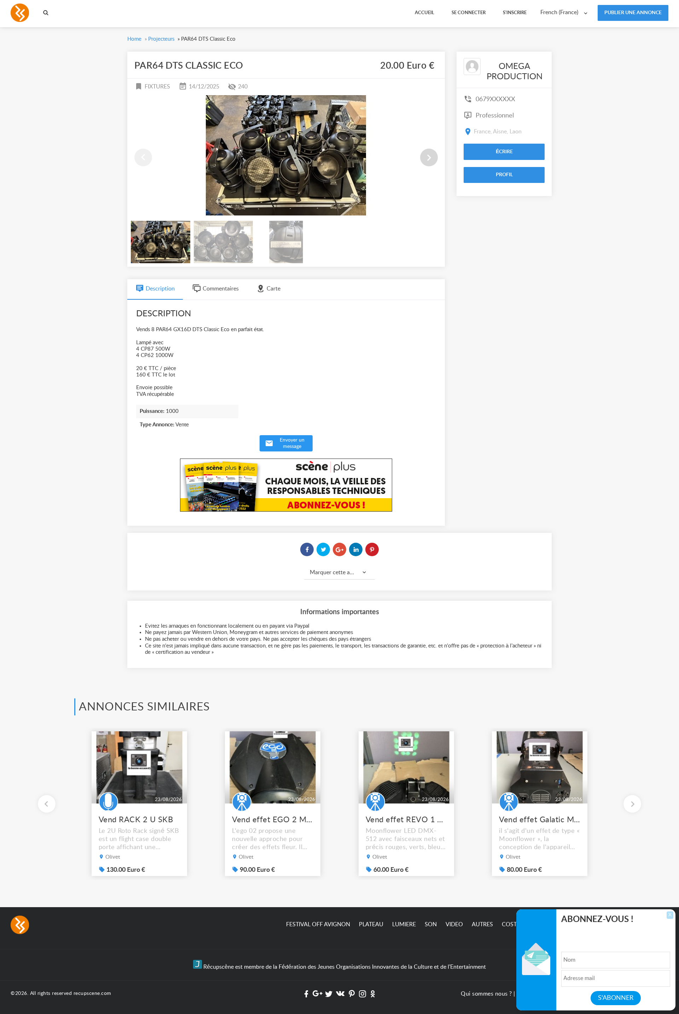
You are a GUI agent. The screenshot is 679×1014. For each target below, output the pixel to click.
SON (431, 924)
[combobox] (565, 12)
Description (160, 289)
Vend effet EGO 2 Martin (272, 820)
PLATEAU (371, 924)
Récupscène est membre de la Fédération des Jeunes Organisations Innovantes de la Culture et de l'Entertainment (344, 967)
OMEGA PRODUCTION (514, 71)
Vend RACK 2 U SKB (136, 820)
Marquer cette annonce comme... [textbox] (342, 572)
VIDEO (454, 924)
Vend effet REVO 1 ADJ (406, 820)
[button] (429, 157)
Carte (273, 289)
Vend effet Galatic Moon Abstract (539, 820)
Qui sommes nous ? (486, 994)
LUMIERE (404, 924)
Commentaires (221, 289)
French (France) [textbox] (559, 12)
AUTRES (482, 924)
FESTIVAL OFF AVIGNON (318, 924)
